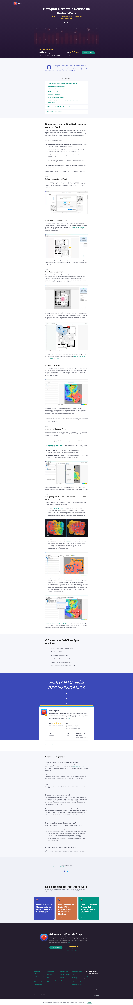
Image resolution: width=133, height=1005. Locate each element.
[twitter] (67, 22)
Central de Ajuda (64, 971)
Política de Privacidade (77, 971)
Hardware (62, 983)
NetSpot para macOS (39, 976)
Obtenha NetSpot (88, 53)
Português (96, 989)
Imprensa (62, 977)
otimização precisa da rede (77, 227)
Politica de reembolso (77, 981)
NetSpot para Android (39, 979)
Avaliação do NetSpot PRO (52, 980)
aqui (69, 718)
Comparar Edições (38, 984)
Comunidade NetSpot (65, 974)
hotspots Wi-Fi (83, 65)
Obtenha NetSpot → (50, 745)
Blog (61, 980)
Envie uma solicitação (58, 867)
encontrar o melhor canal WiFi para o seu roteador (61, 71)
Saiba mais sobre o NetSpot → (65, 745)
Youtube (97, 995)
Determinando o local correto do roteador (56, 624)
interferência (69, 542)
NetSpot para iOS (38, 981)
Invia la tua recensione (72, 950)
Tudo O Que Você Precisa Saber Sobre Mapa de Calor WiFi (89, 908)
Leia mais (38, 917)
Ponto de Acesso (59, 509)
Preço (48, 977)
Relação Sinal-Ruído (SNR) (55, 445)
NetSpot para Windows (37, 972)
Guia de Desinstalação (77, 984)
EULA (73, 974)
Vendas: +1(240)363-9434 (92, 979)
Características (50, 971)
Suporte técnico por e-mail (92, 976)
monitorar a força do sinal (79, 767)
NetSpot (53, 16)
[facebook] (64, 22)
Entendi (90, 1002)
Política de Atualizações (75, 978)
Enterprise (49, 974)
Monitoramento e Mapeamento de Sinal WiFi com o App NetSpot (44, 908)
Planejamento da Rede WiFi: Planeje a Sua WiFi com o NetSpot (66, 909)
